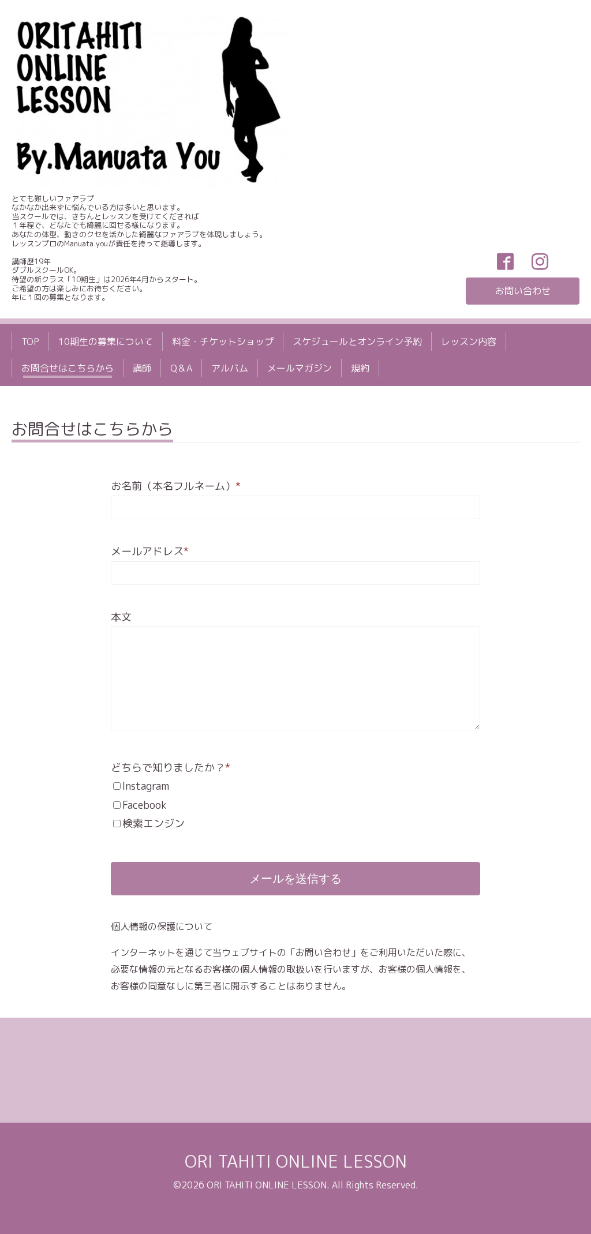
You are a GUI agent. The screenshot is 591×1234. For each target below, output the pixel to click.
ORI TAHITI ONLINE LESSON (296, 1161)
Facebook (144, 805)
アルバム (229, 368)
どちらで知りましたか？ (170, 767)
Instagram (145, 786)
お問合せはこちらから (67, 368)
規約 (360, 368)
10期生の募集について (105, 341)
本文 (121, 617)
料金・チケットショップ (223, 341)
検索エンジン (153, 823)
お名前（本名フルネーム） (176, 486)
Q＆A (181, 368)
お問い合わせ (523, 290)
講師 (142, 368)
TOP (30, 341)
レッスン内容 (468, 341)
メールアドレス (150, 551)
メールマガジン (299, 368)
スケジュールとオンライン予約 (357, 341)
